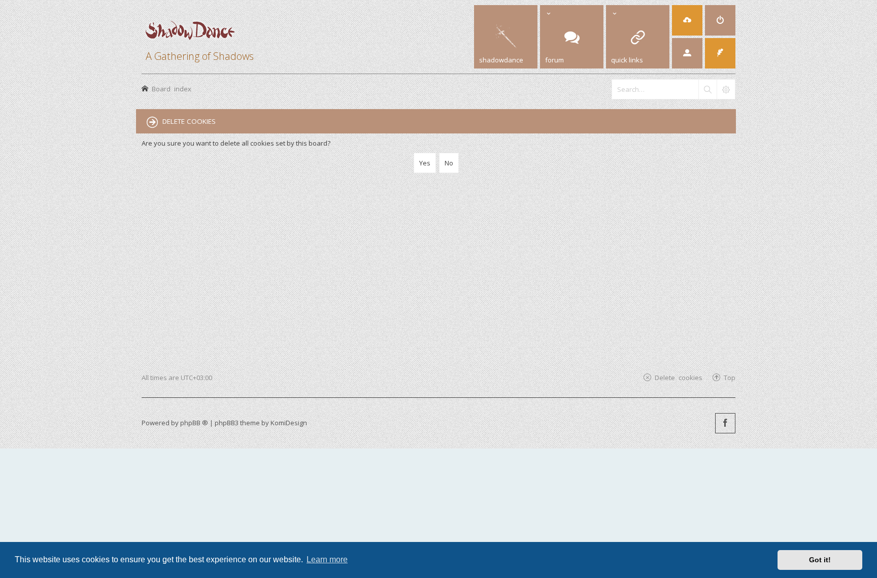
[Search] (707, 89)
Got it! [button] (820, 560)
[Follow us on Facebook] (725, 423)
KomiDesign (289, 422)
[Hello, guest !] (687, 53)
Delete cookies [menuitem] (678, 377)
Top (729, 377)
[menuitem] (687, 20)
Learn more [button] (327, 559)
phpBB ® (194, 422)
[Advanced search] (726, 89)
